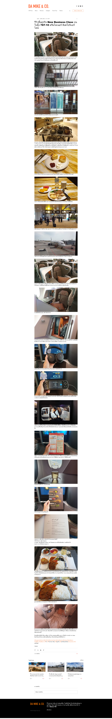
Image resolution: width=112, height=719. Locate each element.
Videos (61, 10)
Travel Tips (54, 10)
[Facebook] (76, 6)
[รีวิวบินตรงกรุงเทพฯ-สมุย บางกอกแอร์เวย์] (74, 667)
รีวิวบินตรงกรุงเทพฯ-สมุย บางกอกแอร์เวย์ (74, 675)
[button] (69, 10)
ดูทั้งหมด (81, 660)
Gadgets (48, 10)
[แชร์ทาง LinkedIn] (40, 650)
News (36, 10)
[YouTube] (80, 6)
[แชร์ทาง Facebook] (35, 650)
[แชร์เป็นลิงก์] (43, 650)
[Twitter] (78, 6)
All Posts (31, 10)
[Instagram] (82, 6)
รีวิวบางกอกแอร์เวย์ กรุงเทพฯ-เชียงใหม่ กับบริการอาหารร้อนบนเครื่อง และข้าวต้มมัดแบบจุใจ (37, 675)
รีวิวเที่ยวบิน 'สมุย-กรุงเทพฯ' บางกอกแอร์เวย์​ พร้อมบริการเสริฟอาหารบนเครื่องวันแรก (55, 675)
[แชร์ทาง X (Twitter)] (37, 650)
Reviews (42, 10)
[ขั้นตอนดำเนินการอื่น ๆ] (77, 18)
